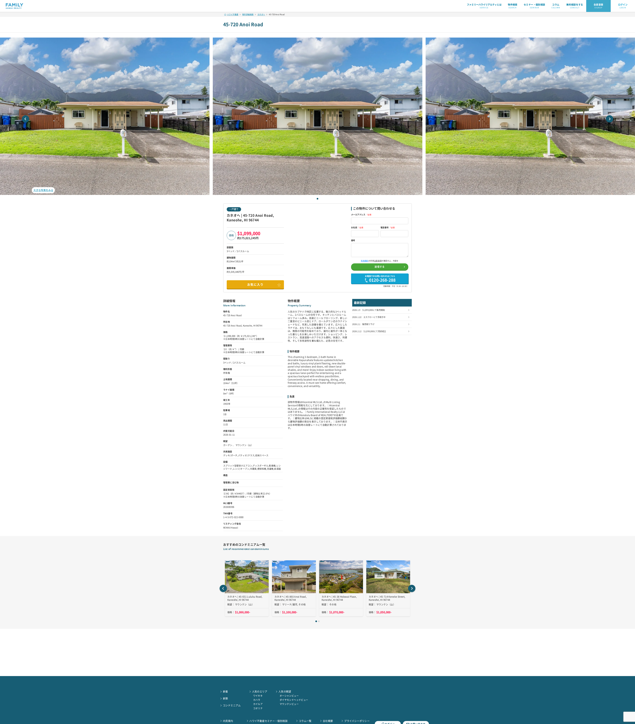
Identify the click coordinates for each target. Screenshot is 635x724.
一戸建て (234, 209)
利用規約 (364, 261)
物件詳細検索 (248, 14)
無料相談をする (574, 5)
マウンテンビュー (289, 704)
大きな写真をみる (43, 190)
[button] (317, 116)
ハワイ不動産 (232, 14)
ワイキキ (258, 696)
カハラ (256, 700)
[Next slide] (609, 119)
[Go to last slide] (223, 588)
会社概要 (328, 721)
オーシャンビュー (289, 696)
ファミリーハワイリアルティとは (484, 5)
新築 (225, 698)
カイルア (258, 704)
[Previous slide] (25, 119)
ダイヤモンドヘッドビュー (294, 700)
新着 (225, 691)
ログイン (623, 5)
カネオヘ (261, 14)
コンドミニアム (232, 705)
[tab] (317, 199)
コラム (555, 5)
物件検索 (512, 5)
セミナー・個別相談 (534, 5)
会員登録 (598, 5)
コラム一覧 (305, 721)
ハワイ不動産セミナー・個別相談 (268, 721)
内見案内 (228, 721)
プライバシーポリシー (357, 721)
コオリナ (258, 708)
